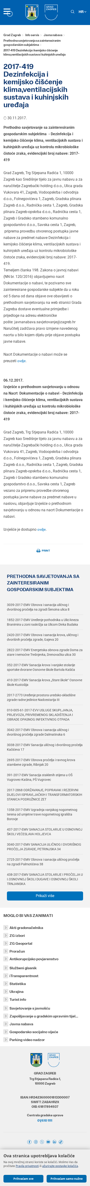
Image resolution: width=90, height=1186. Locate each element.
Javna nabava (53, 35)
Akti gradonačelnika (26, 928)
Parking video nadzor (27, 1040)
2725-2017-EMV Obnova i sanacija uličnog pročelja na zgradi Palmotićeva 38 (43, 862)
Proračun (17, 951)
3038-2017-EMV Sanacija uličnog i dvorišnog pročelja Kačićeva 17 (45, 747)
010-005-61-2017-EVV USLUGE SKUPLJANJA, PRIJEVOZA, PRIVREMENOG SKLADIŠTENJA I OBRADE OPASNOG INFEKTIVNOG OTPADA (40, 714)
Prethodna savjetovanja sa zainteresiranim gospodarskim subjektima (32, 43)
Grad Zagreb (12, 35)
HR (81, 12)
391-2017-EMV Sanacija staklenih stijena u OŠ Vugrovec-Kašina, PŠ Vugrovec (39, 777)
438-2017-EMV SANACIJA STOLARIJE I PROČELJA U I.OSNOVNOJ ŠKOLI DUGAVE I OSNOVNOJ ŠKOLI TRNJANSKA (45, 879)
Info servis (32, 35)
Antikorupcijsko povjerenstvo (33, 959)
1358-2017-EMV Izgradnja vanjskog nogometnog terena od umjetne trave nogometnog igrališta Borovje (42, 814)
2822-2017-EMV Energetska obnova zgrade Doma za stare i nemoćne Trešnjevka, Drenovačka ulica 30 (45, 652)
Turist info (17, 999)
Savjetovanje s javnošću (29, 1008)
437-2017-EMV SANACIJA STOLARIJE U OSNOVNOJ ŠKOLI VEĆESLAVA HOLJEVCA (44, 832)
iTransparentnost (23, 976)
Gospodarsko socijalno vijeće (33, 1032)
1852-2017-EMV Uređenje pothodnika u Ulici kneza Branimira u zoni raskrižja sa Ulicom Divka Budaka (43, 622)
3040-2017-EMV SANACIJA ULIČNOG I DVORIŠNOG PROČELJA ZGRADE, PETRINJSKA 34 (44, 847)
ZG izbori (17, 936)
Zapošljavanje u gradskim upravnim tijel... (43, 1016)
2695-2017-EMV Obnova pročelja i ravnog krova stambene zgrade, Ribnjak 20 (41, 762)
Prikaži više (45, 896)
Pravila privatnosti (27, 1166)
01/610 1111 (44, 1120)
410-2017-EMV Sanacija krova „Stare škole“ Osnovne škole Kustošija (44, 682)
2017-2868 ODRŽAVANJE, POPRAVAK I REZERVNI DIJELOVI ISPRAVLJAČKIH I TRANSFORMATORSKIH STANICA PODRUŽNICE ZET (44, 794)
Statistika (17, 984)
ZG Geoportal (20, 943)
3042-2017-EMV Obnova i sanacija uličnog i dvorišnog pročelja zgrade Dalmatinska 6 (38, 732)
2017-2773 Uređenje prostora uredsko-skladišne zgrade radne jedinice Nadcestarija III (41, 697)
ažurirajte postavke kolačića (60, 1166)
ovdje (21, 361)
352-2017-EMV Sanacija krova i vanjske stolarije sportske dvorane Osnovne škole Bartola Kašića (41, 667)
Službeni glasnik (23, 968)
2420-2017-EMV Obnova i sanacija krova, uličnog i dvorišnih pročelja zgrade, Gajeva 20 (42, 637)
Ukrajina (16, 992)
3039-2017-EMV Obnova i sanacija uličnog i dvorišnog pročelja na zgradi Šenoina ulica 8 (38, 607)
